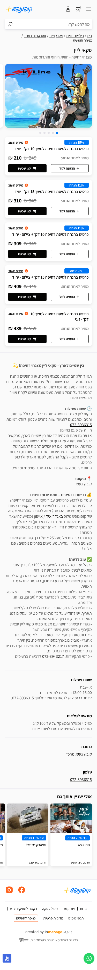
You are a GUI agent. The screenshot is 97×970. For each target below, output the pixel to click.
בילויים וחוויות (75, 35)
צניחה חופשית (82, 40)
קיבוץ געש (84, 754)
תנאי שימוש (76, 918)
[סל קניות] (78, 9)
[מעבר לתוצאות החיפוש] (10, 24)
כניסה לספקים (26, 918)
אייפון (38, 516)
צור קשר (69, 908)
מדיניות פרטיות (53, 918)
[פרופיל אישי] (68, 9)
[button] (57, 133)
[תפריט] (89, 9)
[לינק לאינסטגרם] (9, 892)
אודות (83, 908)
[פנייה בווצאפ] (89, 958)
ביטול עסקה (50, 908)
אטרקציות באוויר (35, 35)
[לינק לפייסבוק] (22, 892)
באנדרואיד (54, 516)
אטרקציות (56, 35)
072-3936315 (81, 424)
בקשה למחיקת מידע (23, 908)
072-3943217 (53, 656)
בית (89, 35)
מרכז (70, 754)
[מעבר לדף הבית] (19, 9)
